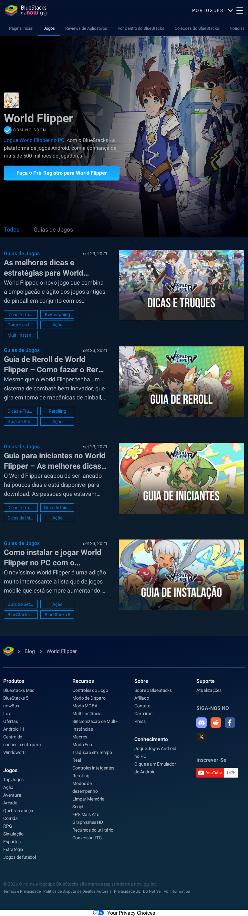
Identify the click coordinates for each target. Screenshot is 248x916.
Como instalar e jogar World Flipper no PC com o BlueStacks (52, 558)
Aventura (12, 795)
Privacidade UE (127, 891)
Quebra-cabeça (18, 810)
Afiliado (141, 698)
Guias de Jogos (53, 229)
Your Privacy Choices (131, 913)
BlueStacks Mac (18, 690)
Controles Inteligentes (20, 324)
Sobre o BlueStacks (152, 690)
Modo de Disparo (88, 698)
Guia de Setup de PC (20, 604)
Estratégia (13, 849)
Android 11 (14, 729)
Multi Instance (20, 335)
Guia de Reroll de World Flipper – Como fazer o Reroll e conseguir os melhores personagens (55, 365)
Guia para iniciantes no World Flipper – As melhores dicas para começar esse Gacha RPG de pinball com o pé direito (55, 461)
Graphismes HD (87, 822)
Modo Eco (82, 744)
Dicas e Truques (20, 314)
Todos (11, 229)
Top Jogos (13, 779)
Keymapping (57, 314)
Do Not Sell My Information (166, 891)
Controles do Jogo (90, 690)
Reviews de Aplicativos (86, 28)
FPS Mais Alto (85, 814)
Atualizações (209, 690)
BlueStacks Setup (20, 614)
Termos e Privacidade (22, 891)
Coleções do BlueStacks (197, 28)
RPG (7, 826)
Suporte (205, 681)
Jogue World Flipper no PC (34, 140)
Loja (7, 713)
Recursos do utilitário (92, 830)
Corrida (10, 818)
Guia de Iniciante (57, 507)
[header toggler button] (239, 10)
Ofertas (10, 721)
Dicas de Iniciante (20, 517)
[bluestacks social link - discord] (201, 722)
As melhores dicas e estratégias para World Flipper (43, 268)
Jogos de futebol (19, 857)
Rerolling (57, 411)
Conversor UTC (86, 837)
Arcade (10, 802)
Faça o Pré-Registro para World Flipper (61, 173)
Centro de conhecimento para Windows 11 (22, 744)
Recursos (83, 681)
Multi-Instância (86, 713)
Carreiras (143, 713)
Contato (142, 705)
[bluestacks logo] (25, 10)
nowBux (11, 705)
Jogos (49, 28)
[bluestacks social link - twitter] (201, 737)
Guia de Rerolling (20, 421)
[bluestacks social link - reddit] (216, 722)
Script (78, 806)
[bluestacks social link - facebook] (230, 722)
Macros (79, 736)
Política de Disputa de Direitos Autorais (77, 891)
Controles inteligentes (93, 767)
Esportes (11, 841)
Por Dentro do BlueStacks (141, 28)
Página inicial (21, 28)
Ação (57, 324)
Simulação (13, 833)
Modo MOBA (84, 705)
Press (139, 721)
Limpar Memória (88, 799)
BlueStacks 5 (57, 614)
